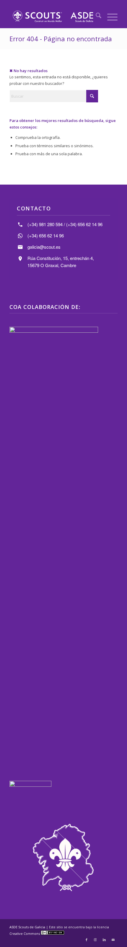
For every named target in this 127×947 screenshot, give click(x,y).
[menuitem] (95, 16)
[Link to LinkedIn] (104, 939)
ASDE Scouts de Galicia (27, 927)
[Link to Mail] (113, 939)
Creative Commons (25, 933)
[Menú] (109, 16)
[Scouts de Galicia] (52, 16)
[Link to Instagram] (95, 939)
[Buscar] (95, 16)
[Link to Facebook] (86, 939)
